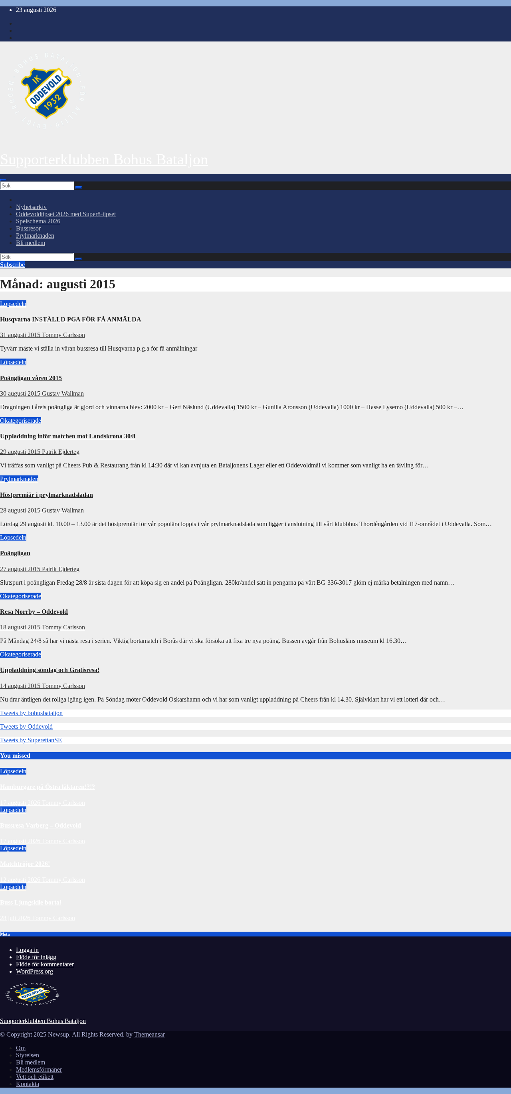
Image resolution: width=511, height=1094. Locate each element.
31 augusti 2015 (21, 334)
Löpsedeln (13, 303)
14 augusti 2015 (21, 685)
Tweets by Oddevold (26, 726)
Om (21, 1048)
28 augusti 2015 (21, 510)
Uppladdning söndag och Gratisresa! (49, 669)
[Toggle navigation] (3, 180)
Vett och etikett (34, 1076)
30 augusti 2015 (21, 393)
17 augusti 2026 (21, 802)
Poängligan (15, 553)
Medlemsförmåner (39, 1069)
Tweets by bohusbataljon (31, 713)
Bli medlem (30, 242)
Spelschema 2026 (38, 221)
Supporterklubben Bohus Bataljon (104, 159)
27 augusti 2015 (21, 569)
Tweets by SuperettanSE (31, 740)
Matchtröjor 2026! (25, 863)
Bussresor (28, 228)
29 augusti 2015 (21, 451)
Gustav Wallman (63, 393)
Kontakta (27, 1083)
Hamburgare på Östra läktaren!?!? (47, 786)
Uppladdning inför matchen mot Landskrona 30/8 (67, 436)
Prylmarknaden (35, 235)
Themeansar (149, 1034)
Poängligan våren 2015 (31, 378)
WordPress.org (34, 971)
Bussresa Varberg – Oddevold (40, 825)
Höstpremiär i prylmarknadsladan (46, 494)
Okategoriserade (20, 420)
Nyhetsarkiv (31, 206)
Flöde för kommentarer (45, 964)
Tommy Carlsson (63, 334)
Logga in (27, 949)
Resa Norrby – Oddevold (34, 611)
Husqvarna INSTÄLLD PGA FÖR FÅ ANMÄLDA (70, 319)
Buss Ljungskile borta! (30, 902)
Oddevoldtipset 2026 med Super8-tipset (66, 214)
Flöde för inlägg (36, 957)
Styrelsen (27, 1055)
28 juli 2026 (16, 918)
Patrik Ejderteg (60, 451)
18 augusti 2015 (21, 627)
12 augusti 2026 (21, 879)
